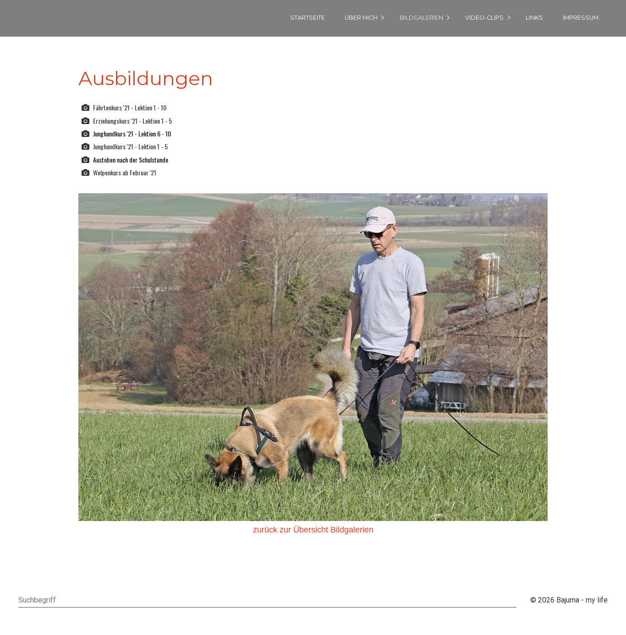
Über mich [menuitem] (361, 17)
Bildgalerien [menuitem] (421, 17)
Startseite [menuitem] (307, 17)
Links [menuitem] (534, 17)
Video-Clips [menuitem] (484, 17)
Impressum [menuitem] (581, 17)
